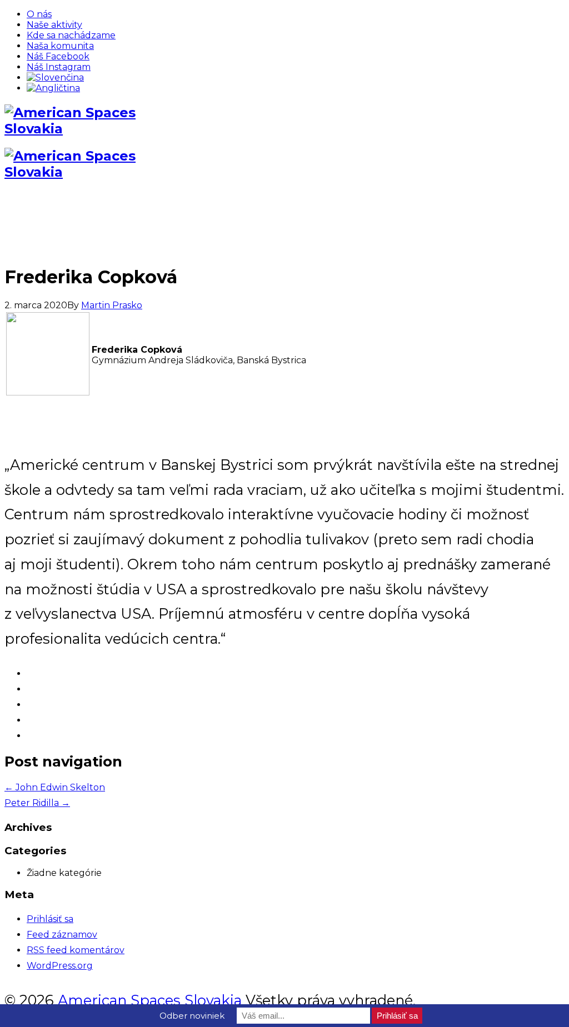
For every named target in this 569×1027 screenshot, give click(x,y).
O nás (39, 14)
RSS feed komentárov (75, 950)
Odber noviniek (191, 1015)
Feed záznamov (62, 934)
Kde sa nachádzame (71, 35)
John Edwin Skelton (54, 787)
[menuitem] (55, 77)
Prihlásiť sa (50, 919)
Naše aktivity (54, 24)
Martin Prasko (111, 305)
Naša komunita (60, 46)
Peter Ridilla (37, 803)
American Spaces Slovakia (150, 1000)
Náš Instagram (59, 67)
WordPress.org (60, 965)
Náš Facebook (58, 56)
